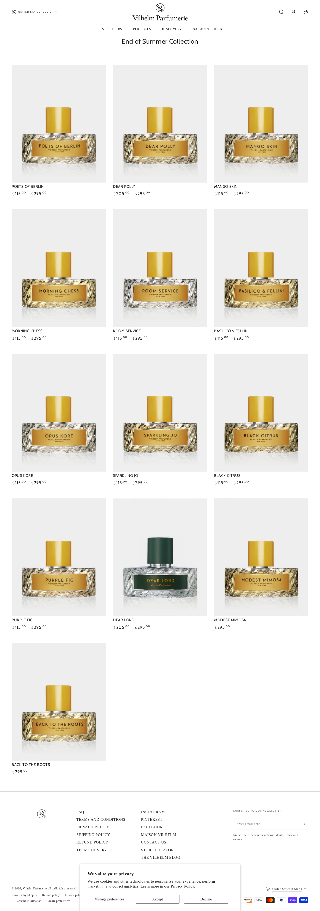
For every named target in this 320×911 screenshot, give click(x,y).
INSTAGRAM (153, 812)
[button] (281, 12)
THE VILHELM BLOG (160, 857)
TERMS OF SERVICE (95, 850)
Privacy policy (74, 895)
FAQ (80, 812)
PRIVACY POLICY (92, 827)
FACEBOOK (152, 827)
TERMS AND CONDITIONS (100, 819)
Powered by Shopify (24, 895)
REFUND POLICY (92, 842)
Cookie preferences (59, 901)
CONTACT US (153, 842)
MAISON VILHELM (158, 835)
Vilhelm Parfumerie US (37, 888)
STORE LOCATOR (157, 850)
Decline (206, 899)
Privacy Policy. (183, 886)
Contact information (29, 901)
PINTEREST (151, 819)
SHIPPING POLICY (93, 835)
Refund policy (51, 895)
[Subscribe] (305, 824)
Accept (157, 899)
